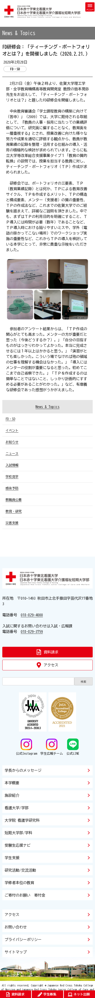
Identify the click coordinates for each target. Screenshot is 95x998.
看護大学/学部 (17, 808)
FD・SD (10, 419)
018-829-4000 (32, 615)
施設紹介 (12, 795)
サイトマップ (16, 952)
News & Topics (47, 407)
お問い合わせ (16, 927)
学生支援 (12, 858)
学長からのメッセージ (23, 770)
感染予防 (12, 488)
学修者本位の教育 (19, 883)
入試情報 (12, 465)
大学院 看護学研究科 (22, 820)
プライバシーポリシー (23, 939)
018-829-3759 (32, 631)
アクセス (12, 914)
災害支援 (12, 523)
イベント (12, 430)
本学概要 (12, 783)
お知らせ (12, 442)
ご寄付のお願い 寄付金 (25, 895)
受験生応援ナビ (17, 845)
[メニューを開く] (90, 7)
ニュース (12, 453)
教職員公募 (14, 499)
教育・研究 (14, 511)
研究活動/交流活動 (20, 870)
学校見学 (12, 476)
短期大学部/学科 (18, 833)
